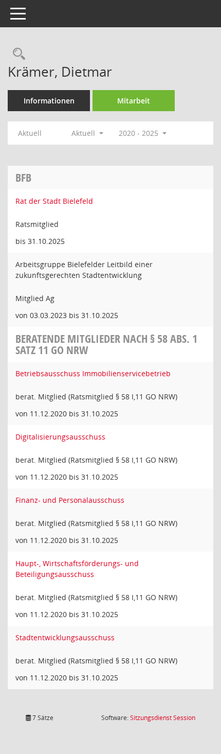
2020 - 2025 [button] (139, 133)
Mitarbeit (133, 101)
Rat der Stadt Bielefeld (54, 201)
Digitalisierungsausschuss (60, 437)
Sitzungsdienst (162, 717)
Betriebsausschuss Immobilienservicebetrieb (93, 373)
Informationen (49, 101)
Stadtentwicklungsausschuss (65, 637)
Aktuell (30, 133)
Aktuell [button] (84, 133)
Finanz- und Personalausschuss (69, 500)
